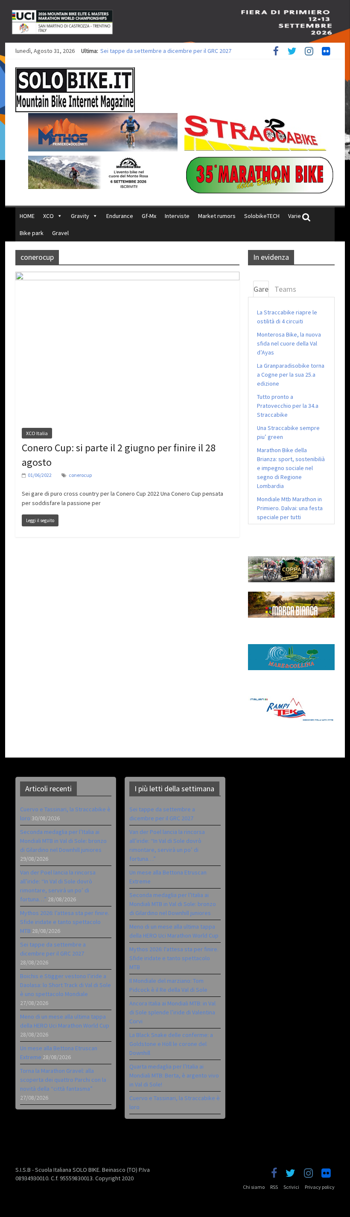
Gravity (80, 216)
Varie (294, 216)
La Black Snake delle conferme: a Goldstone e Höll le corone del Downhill (171, 1044)
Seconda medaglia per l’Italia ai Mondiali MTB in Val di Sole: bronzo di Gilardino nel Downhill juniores (63, 841)
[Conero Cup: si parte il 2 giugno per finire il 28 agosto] (127, 277)
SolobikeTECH (262, 216)
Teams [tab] (285, 289)
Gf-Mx (149, 216)
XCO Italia (37, 433)
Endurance (119, 216)
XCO (48, 216)
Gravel (60, 233)
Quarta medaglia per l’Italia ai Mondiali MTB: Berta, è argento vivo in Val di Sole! (174, 1075)
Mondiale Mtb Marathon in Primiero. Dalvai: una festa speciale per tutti (290, 508)
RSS (274, 1187)
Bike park (32, 233)
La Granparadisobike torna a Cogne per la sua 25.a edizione (290, 374)
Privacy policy (320, 1187)
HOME (27, 216)
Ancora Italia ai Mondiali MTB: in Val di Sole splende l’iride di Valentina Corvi (172, 1012)
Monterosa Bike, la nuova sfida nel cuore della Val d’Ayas (289, 343)
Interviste (177, 216)
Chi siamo (254, 1187)
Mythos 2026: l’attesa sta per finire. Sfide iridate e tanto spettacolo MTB (191, 51)
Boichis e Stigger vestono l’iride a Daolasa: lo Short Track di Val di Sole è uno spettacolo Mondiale (65, 985)
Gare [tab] (261, 289)
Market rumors (217, 216)
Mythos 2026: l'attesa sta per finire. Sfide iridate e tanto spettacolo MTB (174, 958)
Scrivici (291, 1187)
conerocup (80, 475)
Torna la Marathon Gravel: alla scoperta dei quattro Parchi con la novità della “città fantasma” (63, 1079)
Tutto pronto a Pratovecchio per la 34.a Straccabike (287, 405)
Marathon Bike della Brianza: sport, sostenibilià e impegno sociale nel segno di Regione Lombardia (291, 468)
